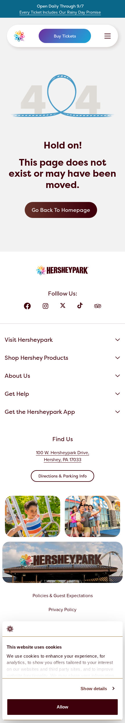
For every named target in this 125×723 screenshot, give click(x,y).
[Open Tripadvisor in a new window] (97, 306)
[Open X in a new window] (63, 306)
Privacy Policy (62, 609)
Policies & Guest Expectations (63, 595)
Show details (94, 688)
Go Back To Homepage (61, 210)
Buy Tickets (65, 36)
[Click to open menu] (107, 36)
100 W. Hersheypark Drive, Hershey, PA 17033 (62, 456)
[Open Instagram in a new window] (45, 306)
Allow (63, 706)
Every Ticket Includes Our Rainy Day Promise (60, 12)
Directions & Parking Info (62, 476)
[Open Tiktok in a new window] (80, 306)
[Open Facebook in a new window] (27, 306)
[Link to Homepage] (20, 36)
